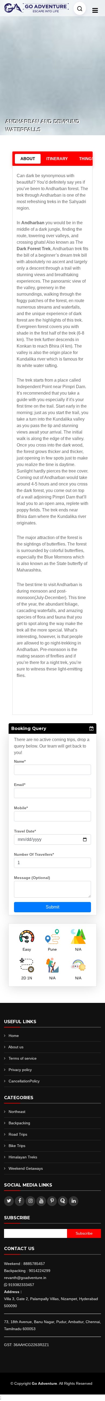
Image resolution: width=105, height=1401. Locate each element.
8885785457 (34, 1263)
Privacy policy (20, 1070)
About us (15, 1047)
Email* (19, 784)
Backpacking (19, 1123)
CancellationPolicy (24, 1081)
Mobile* (21, 808)
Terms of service (23, 1058)
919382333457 (21, 1285)
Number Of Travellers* (34, 854)
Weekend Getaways (26, 1168)
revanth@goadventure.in (25, 1278)
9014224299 (39, 1270)
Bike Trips (17, 1146)
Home (14, 1035)
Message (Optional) (32, 877)
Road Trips (18, 1134)
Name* (20, 761)
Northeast (17, 1111)
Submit (52, 907)
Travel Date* (25, 831)
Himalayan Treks (23, 1157)
